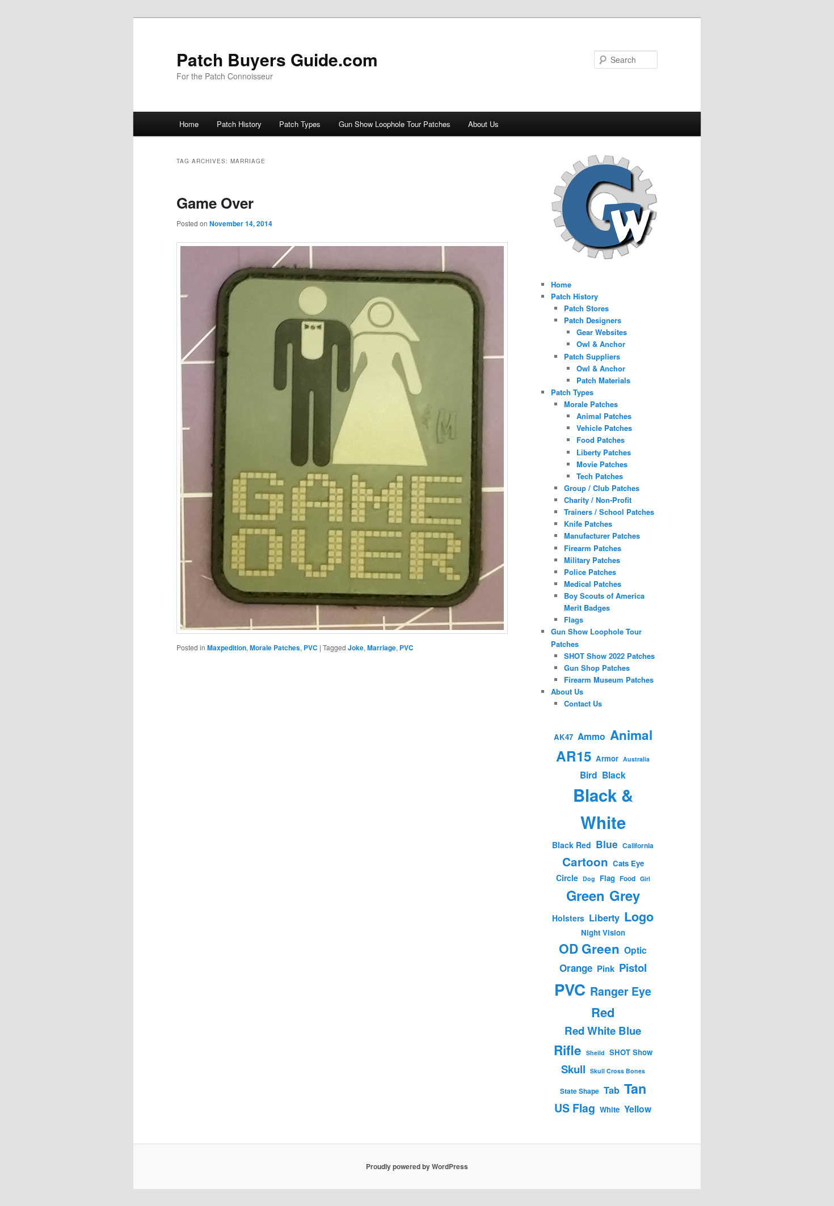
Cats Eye (628, 863)
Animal (631, 735)
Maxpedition (226, 647)
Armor (607, 758)
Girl (645, 878)
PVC (311, 647)
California (638, 845)
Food (627, 878)
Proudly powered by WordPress (417, 1166)
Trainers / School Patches (609, 511)
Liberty (604, 917)
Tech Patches (599, 476)
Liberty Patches (603, 452)
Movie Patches (601, 464)
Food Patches (600, 439)
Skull (573, 1069)
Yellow (637, 1108)
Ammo (591, 736)
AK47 (563, 736)
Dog (589, 878)
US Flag (574, 1108)
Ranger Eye (620, 991)
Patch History (239, 124)
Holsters (568, 918)
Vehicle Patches (604, 427)
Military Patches (592, 560)
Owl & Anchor (600, 343)
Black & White (603, 808)
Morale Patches (275, 647)
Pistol (633, 967)
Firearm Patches (592, 548)
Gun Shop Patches (597, 667)
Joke (356, 647)
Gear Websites (601, 332)
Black (614, 774)
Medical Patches (592, 583)
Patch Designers (592, 320)
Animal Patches (603, 416)
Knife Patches (588, 523)
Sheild (595, 1052)
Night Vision (603, 932)
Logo (639, 916)
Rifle (568, 1050)
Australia (636, 759)
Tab (612, 1090)
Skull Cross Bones (617, 1071)
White (610, 1109)
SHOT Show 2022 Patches (609, 655)
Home (189, 124)
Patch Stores (586, 308)
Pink (605, 968)
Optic (635, 950)
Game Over (215, 202)
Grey (624, 895)
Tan (635, 1088)
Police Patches (590, 571)
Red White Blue (603, 1030)
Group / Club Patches (601, 488)
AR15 (573, 755)
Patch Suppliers (592, 356)
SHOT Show (630, 1052)
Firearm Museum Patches (609, 679)
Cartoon (585, 861)
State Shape (579, 1091)
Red (603, 1012)
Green (585, 895)
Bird (588, 774)
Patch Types (300, 124)
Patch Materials (603, 380)
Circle (567, 877)
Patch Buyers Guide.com (277, 59)
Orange (575, 968)
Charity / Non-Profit (597, 499)
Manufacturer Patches (602, 535)
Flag (607, 878)
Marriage (381, 647)
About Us (483, 124)
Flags (573, 619)
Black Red (571, 844)
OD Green (589, 949)
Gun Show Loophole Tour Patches (394, 124)
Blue (607, 844)
